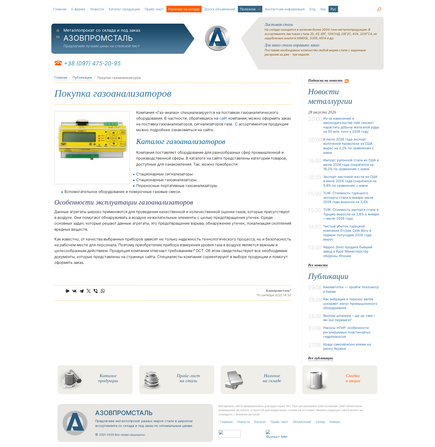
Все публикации (320, 358)
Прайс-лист (154, 9)
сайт (223, 118)
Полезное (248, 9)
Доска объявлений (219, 9)
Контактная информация (285, 9)
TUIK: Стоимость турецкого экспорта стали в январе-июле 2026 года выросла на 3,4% (348, 197)
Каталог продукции (124, 9)
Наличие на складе (184, 9)
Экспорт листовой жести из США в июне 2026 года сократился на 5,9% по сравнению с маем (350, 181)
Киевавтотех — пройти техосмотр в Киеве (351, 289)
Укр (323, 9)
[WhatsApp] (103, 291)
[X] (89, 291)
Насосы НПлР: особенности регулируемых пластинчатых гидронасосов (347, 332)
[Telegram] (82, 291)
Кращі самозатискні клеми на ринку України (347, 346)
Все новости (318, 265)
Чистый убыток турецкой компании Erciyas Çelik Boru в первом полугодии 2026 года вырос (347, 232)
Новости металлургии (330, 96)
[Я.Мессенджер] (67, 291)
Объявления (302, 422)
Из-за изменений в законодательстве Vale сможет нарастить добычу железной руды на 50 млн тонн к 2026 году (351, 125)
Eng (312, 9)
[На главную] (217, 38)
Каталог (260, 422)
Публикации (82, 77)
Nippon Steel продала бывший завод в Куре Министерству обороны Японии (347, 251)
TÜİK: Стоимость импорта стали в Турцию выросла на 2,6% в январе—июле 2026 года (351, 214)
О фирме (78, 9)
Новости (97, 9)
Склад (320, 422)
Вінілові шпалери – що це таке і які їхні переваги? (349, 318)
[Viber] (96, 291)
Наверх (334, 422)
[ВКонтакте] (74, 291)
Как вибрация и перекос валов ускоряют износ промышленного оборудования (350, 303)
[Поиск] (378, 10)
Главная (59, 9)
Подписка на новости (325, 80)
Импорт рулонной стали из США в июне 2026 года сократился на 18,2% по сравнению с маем (351, 164)
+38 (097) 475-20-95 (92, 63)
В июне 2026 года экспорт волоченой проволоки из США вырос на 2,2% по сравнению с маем (348, 146)
